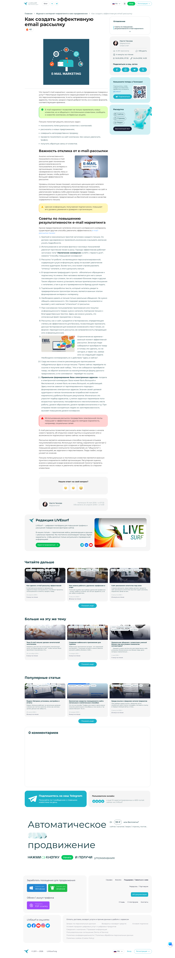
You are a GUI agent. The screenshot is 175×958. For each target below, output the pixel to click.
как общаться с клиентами (120, 629)
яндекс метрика (32, 685)
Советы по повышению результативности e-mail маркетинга (128, 27)
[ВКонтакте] (52, 4)
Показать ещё (87, 606)
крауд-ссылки (116, 685)
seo (141, 685)
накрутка (86, 685)
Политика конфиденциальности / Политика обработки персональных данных (99, 935)
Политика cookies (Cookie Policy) (80, 938)
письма (29, 627)
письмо (35, 627)
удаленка (72, 570)
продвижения (89, 627)
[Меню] (125, 4)
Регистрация (143, 3)
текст (49, 627)
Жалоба (118, 880)
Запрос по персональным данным (81, 924)
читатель (42, 627)
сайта (79, 685)
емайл (53, 570)
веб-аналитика (43, 685)
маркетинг (138, 570)
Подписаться (124, 97)
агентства (120, 570)
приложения (73, 627)
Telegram (95, 570)
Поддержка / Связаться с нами (136, 880)
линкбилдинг (126, 685)
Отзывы (122, 902)
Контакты (144, 902)
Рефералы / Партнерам (138, 886)
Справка (109, 880)
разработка (129, 570)
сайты (113, 570)
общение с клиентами (125, 627)
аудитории (72, 685)
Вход (131, 3)
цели (58, 685)
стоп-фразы (134, 629)
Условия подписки (140, 924)
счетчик (52, 685)
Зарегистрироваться (46, 545)
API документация (139, 894)
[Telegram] (57, 4)
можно (81, 627)
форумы (135, 685)
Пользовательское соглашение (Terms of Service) (87, 932)
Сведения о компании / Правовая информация (86, 929)
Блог (45, 3)
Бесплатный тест (122, 129)
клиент (114, 627)
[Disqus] (87, 760)
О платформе (132, 902)
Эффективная (31, 570)
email (47, 570)
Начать (67, 857)
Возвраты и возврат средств (114, 924)
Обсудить (143, 51)
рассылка (40, 570)
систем (93, 685)
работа (88, 570)
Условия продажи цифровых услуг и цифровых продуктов (91, 927)
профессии (80, 570)
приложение (100, 627)
